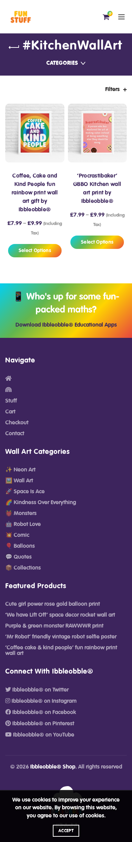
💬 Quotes (18, 557)
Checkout (17, 422)
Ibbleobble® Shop (52, 767)
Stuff (11, 401)
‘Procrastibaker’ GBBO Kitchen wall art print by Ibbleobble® (97, 188)
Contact (14, 433)
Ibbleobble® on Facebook (43, 712)
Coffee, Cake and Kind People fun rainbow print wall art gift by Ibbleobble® (35, 192)
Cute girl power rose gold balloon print (52, 604)
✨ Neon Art (20, 470)
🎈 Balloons (20, 546)
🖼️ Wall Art (19, 480)
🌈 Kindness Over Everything (40, 502)
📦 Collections (23, 568)
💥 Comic (17, 535)
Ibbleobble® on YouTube (43, 735)
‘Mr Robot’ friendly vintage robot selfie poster (61, 636)
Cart (10, 411)
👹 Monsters (21, 513)
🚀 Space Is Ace (25, 491)
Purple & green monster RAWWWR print (54, 626)
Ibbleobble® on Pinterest (42, 723)
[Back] (14, 47)
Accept (66, 831)
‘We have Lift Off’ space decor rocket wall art (60, 615)
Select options (35, 250)
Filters (112, 89)
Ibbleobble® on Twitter (40, 690)
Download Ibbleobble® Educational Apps (66, 325)
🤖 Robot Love (23, 524)
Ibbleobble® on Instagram (43, 701)
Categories (62, 63)
